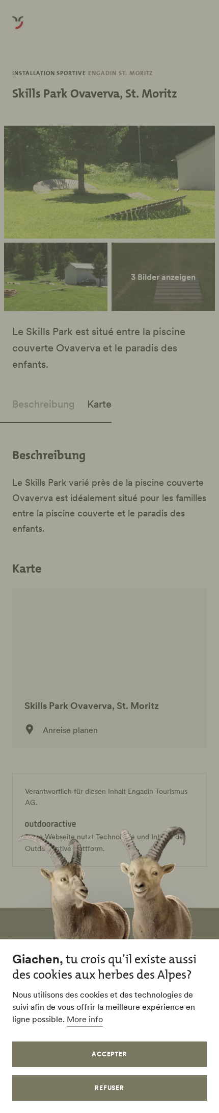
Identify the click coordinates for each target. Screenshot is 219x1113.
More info (85, 1019)
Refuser (110, 1088)
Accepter (110, 1054)
